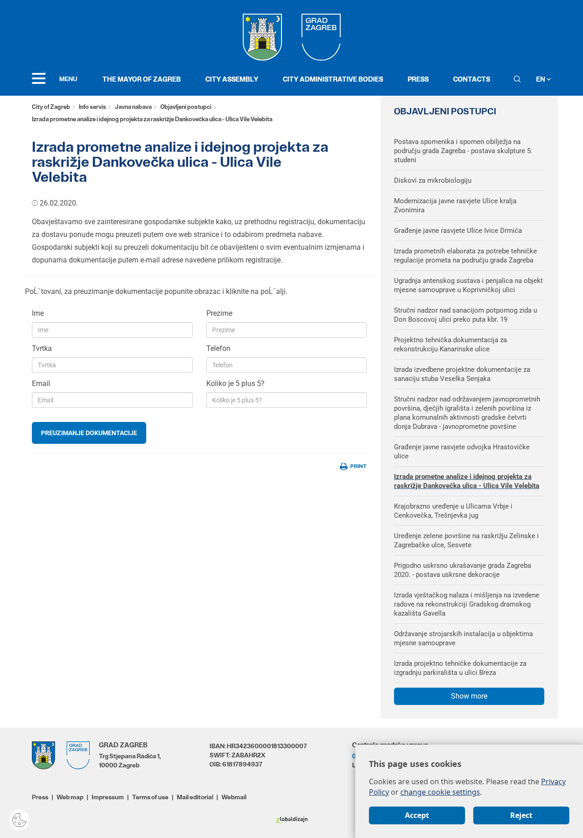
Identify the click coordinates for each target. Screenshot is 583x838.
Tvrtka (42, 348)
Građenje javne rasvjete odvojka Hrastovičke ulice (462, 451)
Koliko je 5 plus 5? (235, 383)
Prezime (219, 313)
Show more (469, 696)
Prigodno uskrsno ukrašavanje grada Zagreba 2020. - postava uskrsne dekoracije (462, 570)
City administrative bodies (333, 79)
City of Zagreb (51, 106)
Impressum (108, 797)
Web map (69, 797)
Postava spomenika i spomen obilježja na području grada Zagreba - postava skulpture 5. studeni (463, 151)
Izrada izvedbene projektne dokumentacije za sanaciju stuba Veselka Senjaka (462, 374)
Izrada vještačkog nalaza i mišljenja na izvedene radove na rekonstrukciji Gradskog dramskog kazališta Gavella (466, 604)
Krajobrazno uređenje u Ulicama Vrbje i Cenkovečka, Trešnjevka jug (453, 510)
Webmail (233, 797)
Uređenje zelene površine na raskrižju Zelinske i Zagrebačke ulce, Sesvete (466, 540)
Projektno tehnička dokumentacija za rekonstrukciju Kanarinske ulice (450, 344)
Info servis (92, 106)
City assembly (231, 79)
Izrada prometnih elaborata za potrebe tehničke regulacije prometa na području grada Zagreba (465, 255)
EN (541, 79)
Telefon (218, 348)
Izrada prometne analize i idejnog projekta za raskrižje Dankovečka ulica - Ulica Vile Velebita (466, 481)
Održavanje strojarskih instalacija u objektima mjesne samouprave (463, 638)
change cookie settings (440, 792)
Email (41, 383)
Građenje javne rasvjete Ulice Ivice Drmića (458, 230)
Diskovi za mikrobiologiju (432, 180)
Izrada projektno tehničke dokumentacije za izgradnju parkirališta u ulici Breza (460, 668)
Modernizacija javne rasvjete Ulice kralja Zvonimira (455, 205)
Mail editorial (195, 797)
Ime (38, 313)
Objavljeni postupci (185, 106)
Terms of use (150, 797)
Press (418, 79)
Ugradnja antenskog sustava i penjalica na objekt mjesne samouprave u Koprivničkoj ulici (468, 285)
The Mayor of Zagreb (141, 79)
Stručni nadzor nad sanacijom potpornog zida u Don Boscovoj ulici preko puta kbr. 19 (465, 315)
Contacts (471, 79)
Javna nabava (133, 106)
